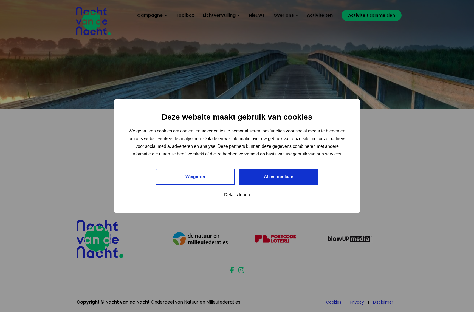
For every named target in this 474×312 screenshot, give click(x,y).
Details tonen (237, 194)
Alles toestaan (279, 176)
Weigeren (195, 176)
